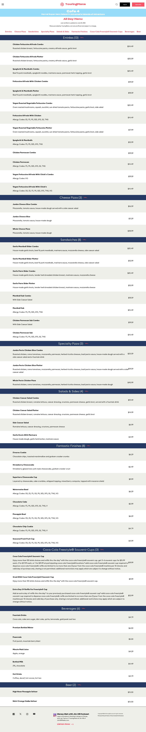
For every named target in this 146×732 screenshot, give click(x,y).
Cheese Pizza (20, 31)
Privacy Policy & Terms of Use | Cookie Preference (111, 715)
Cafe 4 (73, 11)
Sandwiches (33, 31)
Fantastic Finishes (80, 31)
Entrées (8, 31)
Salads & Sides (63, 31)
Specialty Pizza (47, 31)
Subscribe (138, 4)
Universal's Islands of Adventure (87, 14)
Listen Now (63, 724)
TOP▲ (82, 37)
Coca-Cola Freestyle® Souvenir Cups (106, 31)
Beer (139, 31)
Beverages (129, 31)
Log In (125, 4)
